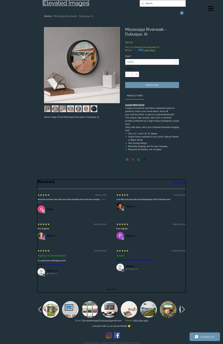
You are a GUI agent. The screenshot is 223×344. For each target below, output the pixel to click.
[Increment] (137, 74)
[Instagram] (109, 335)
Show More (112, 289)
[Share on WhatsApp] (138, 159)
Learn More (149, 50)
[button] (210, 8)
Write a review (179, 182)
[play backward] (39, 309)
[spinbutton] (132, 74)
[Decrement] (127, 74)
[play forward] (183, 309)
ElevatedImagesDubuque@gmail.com (102, 320)
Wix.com (135, 343)
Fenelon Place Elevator (54, 265)
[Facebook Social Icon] (117, 335)
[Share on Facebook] (127, 159)
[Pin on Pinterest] (133, 159)
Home (47, 16)
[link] (135, 95)
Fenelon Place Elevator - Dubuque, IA (139, 260)
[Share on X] (144, 159)
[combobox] (152, 62)
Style (128, 56)
